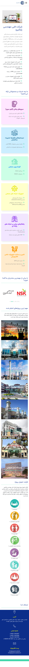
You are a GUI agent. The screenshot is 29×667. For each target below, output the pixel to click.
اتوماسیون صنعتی (14, 166)
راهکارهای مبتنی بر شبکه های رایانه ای (14, 225)
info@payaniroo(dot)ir (14, 651)
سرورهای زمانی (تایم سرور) (14, 109)
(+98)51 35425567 (14, 634)
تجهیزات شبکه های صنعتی (14, 193)
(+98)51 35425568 (14, 635)
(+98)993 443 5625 (8, 639)
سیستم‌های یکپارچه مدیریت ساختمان (14, 139)
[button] (10, 301)
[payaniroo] (20, 3)
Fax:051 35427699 (14, 637)
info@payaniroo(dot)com (14, 653)
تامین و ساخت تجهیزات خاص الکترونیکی (15, 255)
